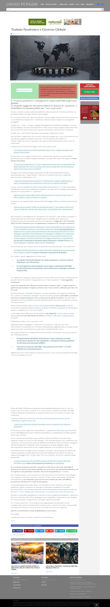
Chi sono (44, 582)
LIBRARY (71, 4)
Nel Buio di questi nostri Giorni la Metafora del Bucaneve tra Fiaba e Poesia (25, 567)
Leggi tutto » (14, 573)
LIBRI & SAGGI (63, 4)
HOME (42, 4)
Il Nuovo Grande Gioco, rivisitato (81, 591)
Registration (16, 582)
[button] (17, 530)
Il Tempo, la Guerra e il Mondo (80, 597)
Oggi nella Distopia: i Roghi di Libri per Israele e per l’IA (61, 567)
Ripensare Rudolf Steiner (78, 594)
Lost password (17, 585)
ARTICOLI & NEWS (51, 4)
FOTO (77, 4)
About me (44, 585)
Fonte (13, 521)
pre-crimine (64, 471)
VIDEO (82, 4)
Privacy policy (17, 587)
